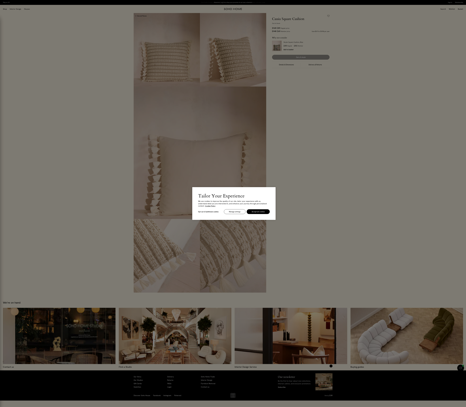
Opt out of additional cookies (208, 211)
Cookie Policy (210, 206)
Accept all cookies (258, 212)
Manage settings (234, 212)
